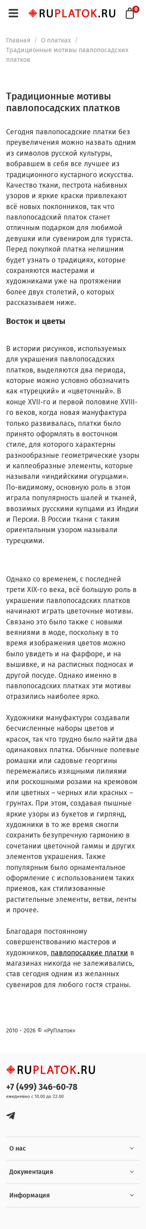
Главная (18, 40)
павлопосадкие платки (89, 953)
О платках (56, 40)
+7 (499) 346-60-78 (41, 1087)
